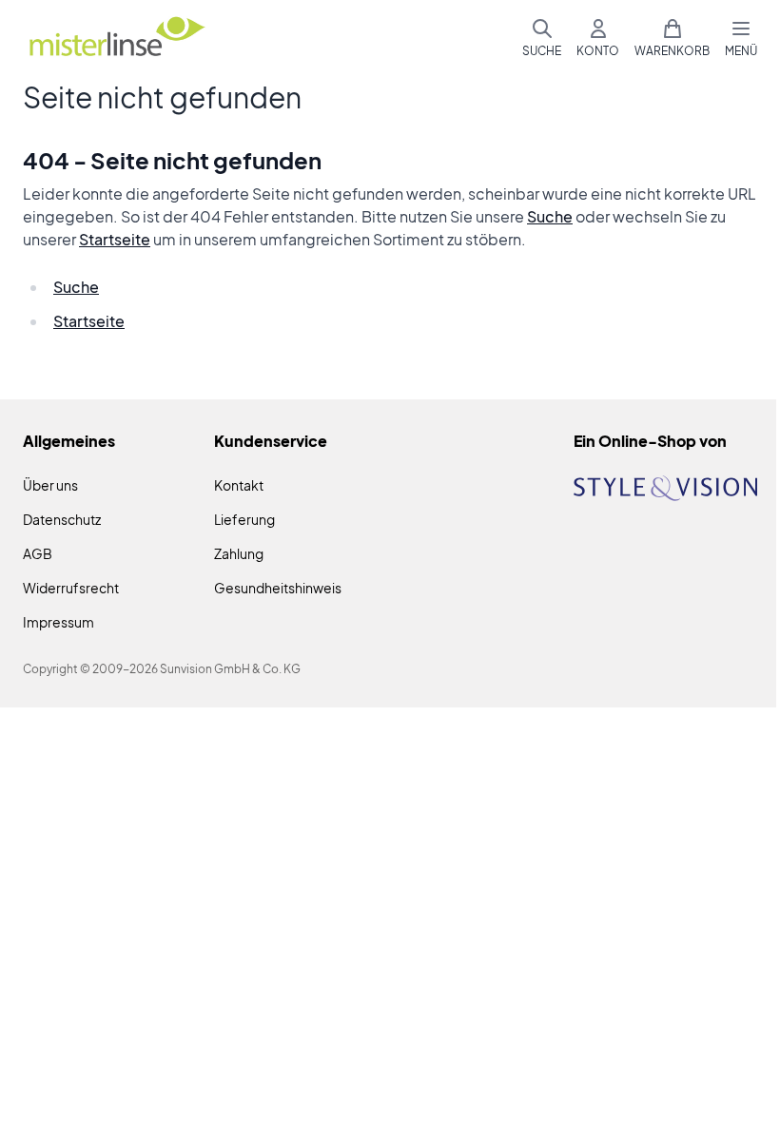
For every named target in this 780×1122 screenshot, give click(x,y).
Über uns (50, 484)
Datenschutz (62, 519)
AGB (37, 553)
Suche (550, 216)
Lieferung (244, 519)
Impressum (58, 621)
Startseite (114, 239)
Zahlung (238, 553)
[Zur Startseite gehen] (116, 38)
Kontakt (238, 484)
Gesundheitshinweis (277, 587)
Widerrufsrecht (71, 587)
